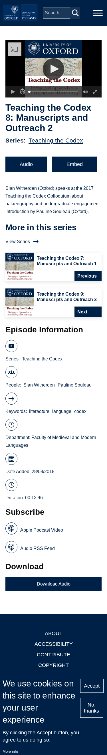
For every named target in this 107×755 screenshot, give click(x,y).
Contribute (53, 655)
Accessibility (54, 644)
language (61, 411)
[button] (53, 69)
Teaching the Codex (56, 140)
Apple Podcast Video (41, 530)
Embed (74, 164)
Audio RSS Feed (37, 548)
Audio (26, 164)
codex (80, 411)
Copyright (53, 665)
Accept (92, 686)
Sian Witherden (39, 385)
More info (10, 751)
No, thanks (91, 708)
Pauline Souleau (75, 385)
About (53, 633)
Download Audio (53, 584)
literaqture (39, 411)
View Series (17, 241)
